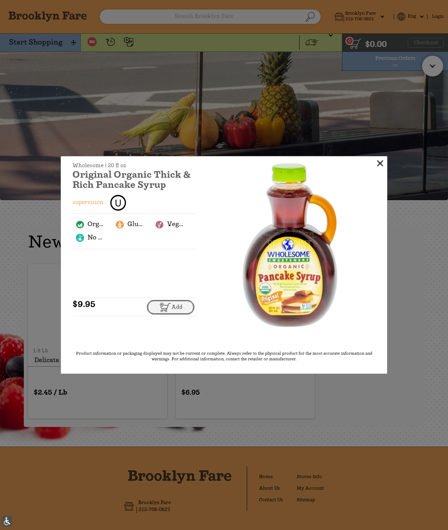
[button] (290, 245)
